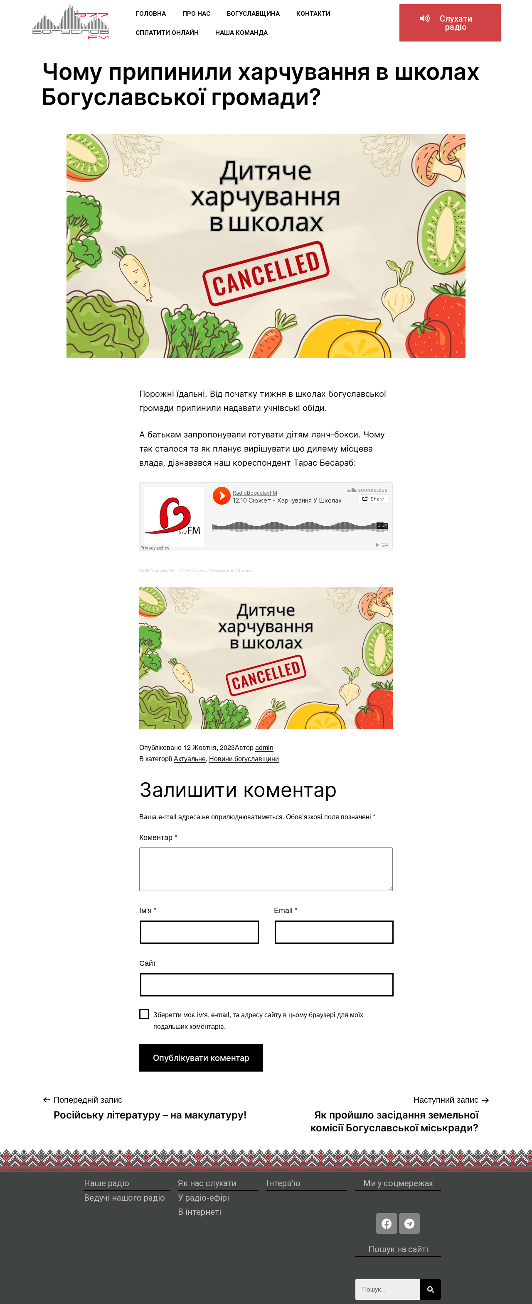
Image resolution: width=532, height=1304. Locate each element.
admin (264, 747)
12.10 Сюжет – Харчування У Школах (215, 571)
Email (286, 909)
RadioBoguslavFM (156, 571)
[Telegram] (409, 1223)
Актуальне (190, 758)
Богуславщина (253, 13)
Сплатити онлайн (167, 33)
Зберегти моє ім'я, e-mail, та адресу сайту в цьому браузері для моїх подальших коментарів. (258, 1020)
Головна (150, 13)
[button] (450, 23)
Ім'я (148, 909)
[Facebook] (386, 1223)
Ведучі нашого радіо (124, 1198)
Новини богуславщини (244, 758)
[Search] (430, 1289)
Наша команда (241, 33)
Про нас (196, 13)
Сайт (147, 962)
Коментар (158, 836)
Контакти (313, 13)
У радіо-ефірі (203, 1198)
